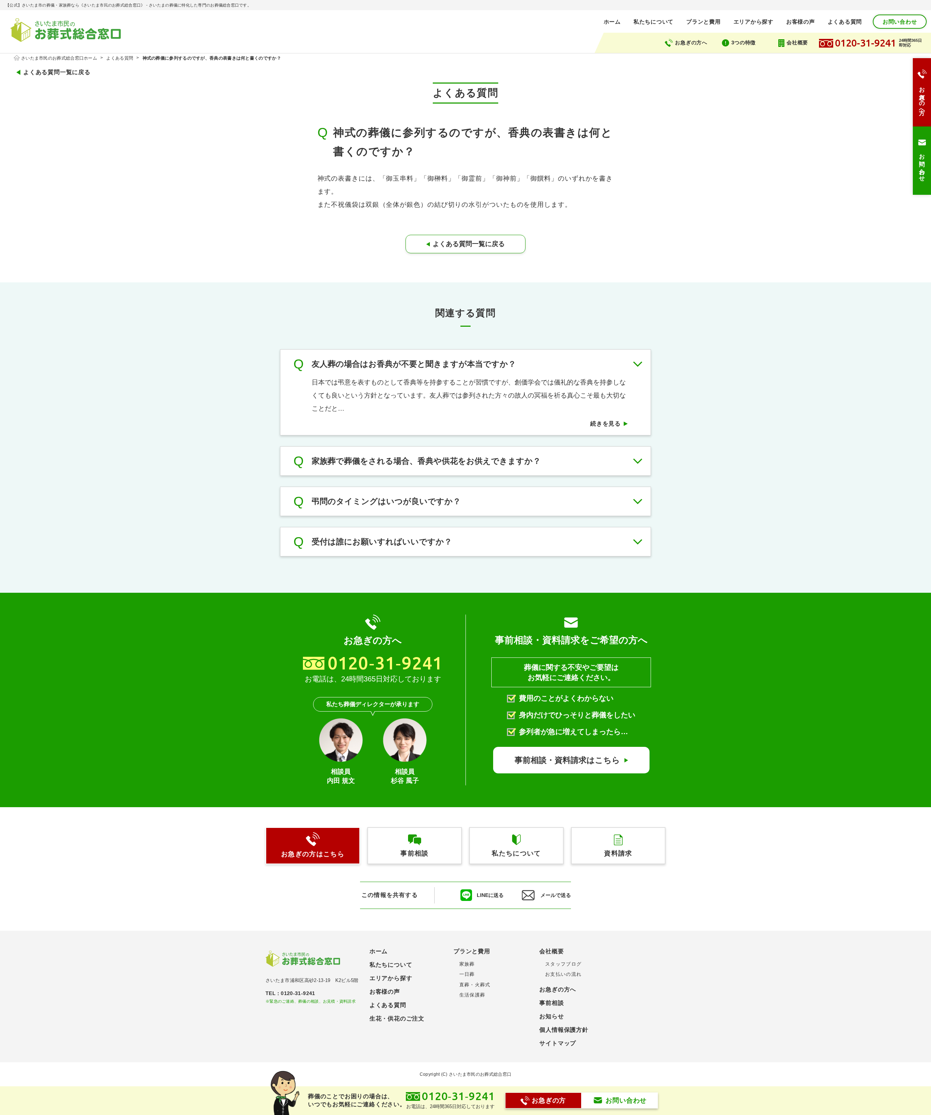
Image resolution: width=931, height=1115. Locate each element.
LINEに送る (490, 895)
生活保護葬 (472, 995)
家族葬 (467, 964)
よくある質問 (845, 22)
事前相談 (551, 1003)
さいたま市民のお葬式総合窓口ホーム (59, 58)
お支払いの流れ (563, 974)
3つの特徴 (743, 42)
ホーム (612, 22)
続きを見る (605, 424)
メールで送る (555, 895)
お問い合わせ (900, 22)
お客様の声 (800, 22)
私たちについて (654, 22)
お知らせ (551, 1016)
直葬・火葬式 (474, 984)
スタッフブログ (563, 964)
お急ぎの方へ (691, 42)
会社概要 (797, 42)
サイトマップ (557, 1043)
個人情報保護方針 (563, 1030)
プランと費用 (703, 22)
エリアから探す (754, 22)
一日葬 (467, 974)
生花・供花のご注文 (396, 1018)
